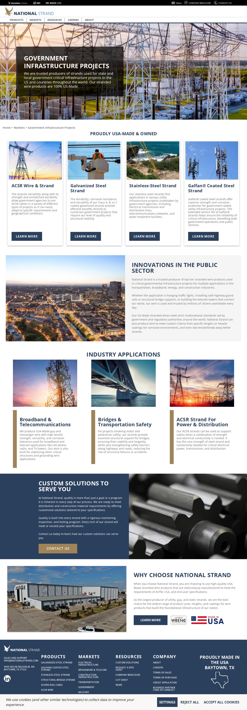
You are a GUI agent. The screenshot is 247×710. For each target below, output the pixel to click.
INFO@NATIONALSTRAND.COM (21, 660)
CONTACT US (225, 3)
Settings (167, 702)
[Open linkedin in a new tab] (7, 677)
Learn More (27, 236)
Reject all (189, 702)
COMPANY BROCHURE (200, 3)
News (179, 3)
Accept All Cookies (221, 702)
